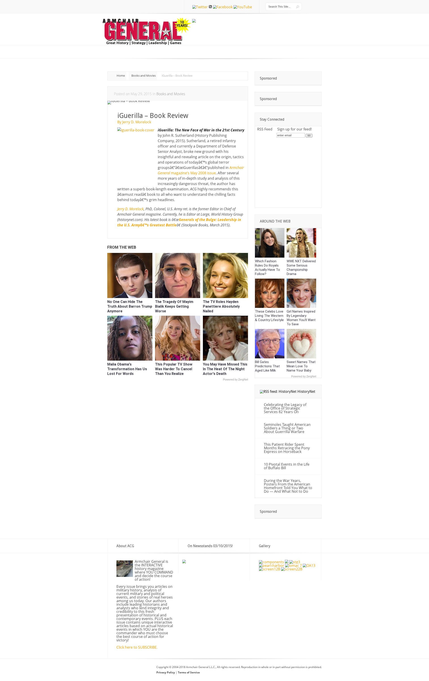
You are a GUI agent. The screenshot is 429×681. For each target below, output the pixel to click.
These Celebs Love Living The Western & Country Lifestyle (269, 315)
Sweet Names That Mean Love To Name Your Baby (301, 366)
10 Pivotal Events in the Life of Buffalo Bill (286, 466)
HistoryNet (306, 391)
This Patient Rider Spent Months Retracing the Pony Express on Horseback (287, 448)
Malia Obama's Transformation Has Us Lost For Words (127, 369)
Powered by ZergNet (235, 379)
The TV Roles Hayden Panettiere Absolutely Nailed (221, 306)
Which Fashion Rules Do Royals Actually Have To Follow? (267, 267)
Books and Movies (143, 76)
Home (121, 76)
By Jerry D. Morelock (134, 122)
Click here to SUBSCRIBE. (137, 647)
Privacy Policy (166, 672)
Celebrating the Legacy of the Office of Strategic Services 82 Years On (285, 408)
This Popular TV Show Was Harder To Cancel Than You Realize (173, 369)
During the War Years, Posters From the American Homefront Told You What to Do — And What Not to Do (288, 486)
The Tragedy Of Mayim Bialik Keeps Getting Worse (174, 306)
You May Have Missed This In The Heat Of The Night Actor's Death (225, 369)
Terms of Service (189, 672)
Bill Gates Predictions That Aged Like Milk (267, 366)
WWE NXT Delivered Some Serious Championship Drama (301, 267)
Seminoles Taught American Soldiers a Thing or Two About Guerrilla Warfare (287, 428)
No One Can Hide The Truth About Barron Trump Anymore (129, 306)
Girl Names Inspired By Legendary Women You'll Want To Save (301, 317)
